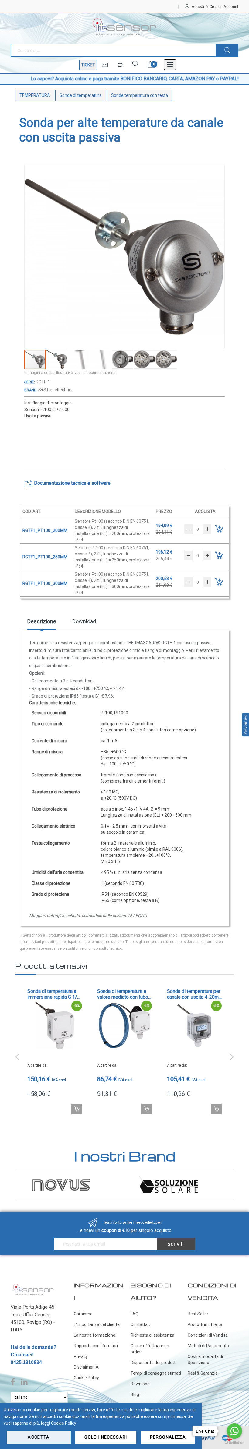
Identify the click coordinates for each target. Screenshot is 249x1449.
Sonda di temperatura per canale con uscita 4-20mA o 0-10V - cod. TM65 (124, 994)
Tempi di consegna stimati (156, 1373)
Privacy (81, 1356)
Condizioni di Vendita (208, 1335)
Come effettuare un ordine (150, 1348)
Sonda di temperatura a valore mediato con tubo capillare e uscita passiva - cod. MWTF (54, 994)
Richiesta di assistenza (152, 1335)
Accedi (198, 6)
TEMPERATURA (34, 95)
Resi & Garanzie (203, 1373)
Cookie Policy (86, 1377)
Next (231, 1056)
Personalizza (168, 1437)
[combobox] (113, 50)
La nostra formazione (94, 1335)
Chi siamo (83, 1313)
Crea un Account (224, 6)
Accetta (38, 1437)
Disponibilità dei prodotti (153, 1362)
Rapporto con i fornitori (96, 1345)
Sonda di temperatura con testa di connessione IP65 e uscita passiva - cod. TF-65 (194, 994)
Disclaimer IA (86, 1367)
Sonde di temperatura (81, 95)
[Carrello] (150, 65)
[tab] (42, 623)
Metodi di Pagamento (208, 1345)
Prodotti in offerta (205, 1324)
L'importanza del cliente (97, 1324)
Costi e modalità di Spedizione (205, 1359)
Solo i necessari (105, 1437)
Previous (17, 1056)
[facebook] (14, 1382)
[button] (57, 359)
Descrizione (41, 621)
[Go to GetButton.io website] (234, 1443)
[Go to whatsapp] (234, 1431)
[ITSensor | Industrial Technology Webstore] (124, 27)
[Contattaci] (104, 65)
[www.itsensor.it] (33, 1285)
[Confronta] (120, 65)
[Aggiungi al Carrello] (76, 1109)
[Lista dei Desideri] (135, 65)
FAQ (134, 1313)
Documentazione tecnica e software (72, 483)
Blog (135, 1394)
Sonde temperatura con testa (139, 95)
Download (84, 621)
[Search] (227, 50)
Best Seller (198, 1313)
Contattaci (141, 1324)
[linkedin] (24, 1382)
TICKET (88, 64)
